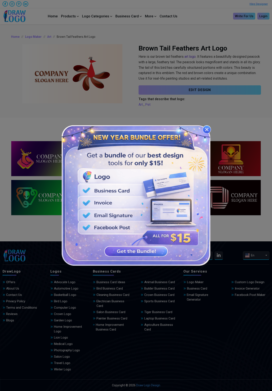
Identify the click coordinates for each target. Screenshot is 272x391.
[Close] (207, 129)
